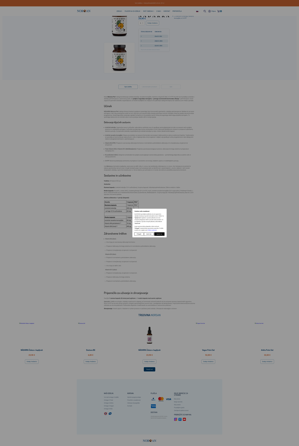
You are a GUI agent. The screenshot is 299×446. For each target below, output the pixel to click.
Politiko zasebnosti (152, 230)
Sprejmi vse (159, 234)
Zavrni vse (148, 234)
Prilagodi (139, 234)
